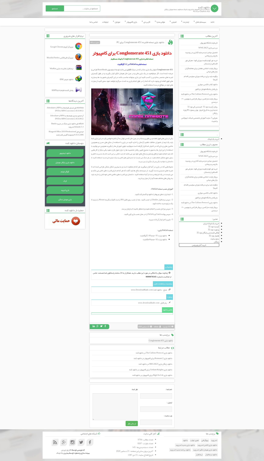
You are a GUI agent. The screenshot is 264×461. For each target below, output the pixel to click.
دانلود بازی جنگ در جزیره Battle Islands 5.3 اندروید (67, 125)
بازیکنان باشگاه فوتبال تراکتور (206, 89)
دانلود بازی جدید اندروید (185, 445)
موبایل (117, 22)
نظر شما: (135, 389)
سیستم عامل (200, 22)
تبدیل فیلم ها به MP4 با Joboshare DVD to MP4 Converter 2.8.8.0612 (65, 109)
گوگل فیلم (65, 172)
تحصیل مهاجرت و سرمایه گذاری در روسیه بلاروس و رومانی (201, 54)
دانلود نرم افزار (211, 455)
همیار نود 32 (214, 235)
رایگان (216, 242)
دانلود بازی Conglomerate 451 (161, 341)
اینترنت (186, 22)
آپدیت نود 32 (213, 226)
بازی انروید (65, 190)
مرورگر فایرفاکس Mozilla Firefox (60, 58)
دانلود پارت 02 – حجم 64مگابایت (155, 239)
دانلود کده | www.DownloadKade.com (146, 290)
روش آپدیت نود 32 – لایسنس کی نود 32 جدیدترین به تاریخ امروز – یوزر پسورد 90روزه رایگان (200, 110)
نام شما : (169, 389)
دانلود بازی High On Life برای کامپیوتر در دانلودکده (152, 375)
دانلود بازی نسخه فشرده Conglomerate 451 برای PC (140, 42)
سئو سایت (215, 239)
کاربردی (146, 22)
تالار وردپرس (66, 450)
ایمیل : (169, 403)
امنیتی (173, 22)
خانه (212, 22)
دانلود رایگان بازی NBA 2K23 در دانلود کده (155, 364)
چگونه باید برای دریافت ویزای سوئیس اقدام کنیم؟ (201, 78)
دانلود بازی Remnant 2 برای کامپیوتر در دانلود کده (153, 358)
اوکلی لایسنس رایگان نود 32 (208, 232)
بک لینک (59, 453)
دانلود (185, 440)
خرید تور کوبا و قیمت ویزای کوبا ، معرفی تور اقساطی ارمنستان (201, 62)
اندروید (214, 440)
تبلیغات (105, 22)
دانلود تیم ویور (65, 153)
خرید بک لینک (213, 139)
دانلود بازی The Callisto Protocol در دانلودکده (199, 94)
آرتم (82, 116)
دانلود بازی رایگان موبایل (64, 162)
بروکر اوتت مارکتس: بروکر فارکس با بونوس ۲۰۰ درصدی (200, 100)
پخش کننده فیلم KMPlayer (62, 90)
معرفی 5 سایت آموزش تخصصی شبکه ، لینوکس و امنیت (199, 119)
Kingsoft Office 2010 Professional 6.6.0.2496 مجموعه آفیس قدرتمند (66, 133)
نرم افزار (199, 455)
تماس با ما (94, 22)
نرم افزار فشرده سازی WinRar (61, 69)
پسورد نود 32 (213, 229)
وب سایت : (168, 416)
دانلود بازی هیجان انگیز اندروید (205, 450)
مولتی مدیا (160, 22)
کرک (65, 181)
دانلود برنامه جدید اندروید (180, 450)
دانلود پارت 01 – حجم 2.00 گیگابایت (153, 236)
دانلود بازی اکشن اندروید (207, 445)
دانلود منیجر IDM (66, 79)
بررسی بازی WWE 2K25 (208, 48)
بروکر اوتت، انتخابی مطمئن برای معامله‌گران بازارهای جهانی (201, 70)
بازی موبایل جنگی (65, 200)
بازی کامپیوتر (131, 22)
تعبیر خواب (194, 440)
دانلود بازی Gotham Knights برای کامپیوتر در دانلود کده (150, 370)
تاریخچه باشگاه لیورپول (209, 43)
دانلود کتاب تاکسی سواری (208, 84)
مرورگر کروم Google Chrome (61, 47)
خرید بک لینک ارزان (211, 223)
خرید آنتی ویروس (199, 245)
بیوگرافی (205, 440)
